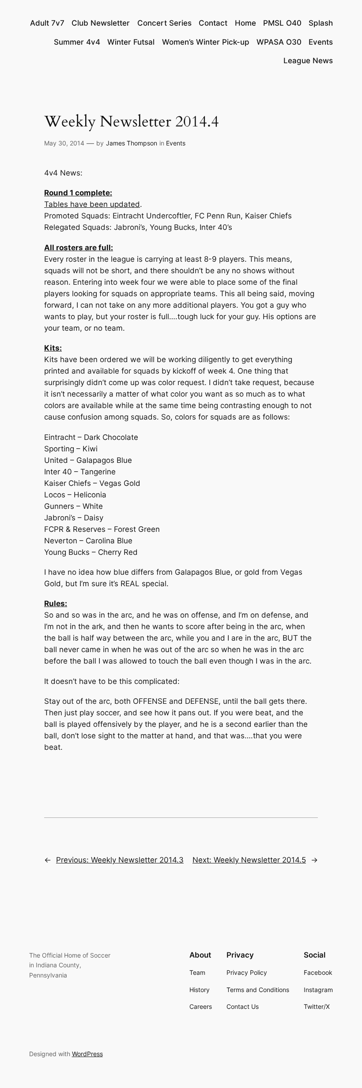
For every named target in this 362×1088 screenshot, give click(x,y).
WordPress (87, 1053)
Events (321, 42)
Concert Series (164, 23)
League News (308, 60)
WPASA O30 (279, 42)
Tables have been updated (92, 204)
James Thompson (131, 143)
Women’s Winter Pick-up (205, 42)
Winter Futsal (131, 42)
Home (245, 23)
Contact (213, 23)
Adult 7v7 (47, 23)
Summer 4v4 (77, 42)
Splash (321, 23)
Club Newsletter (101, 23)
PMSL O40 (282, 23)
